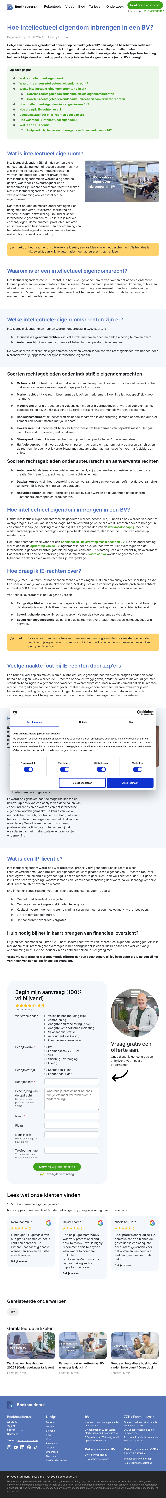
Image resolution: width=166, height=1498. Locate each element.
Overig (52, 1063)
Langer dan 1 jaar (60, 1074)
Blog (81, 6)
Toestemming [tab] (34, 722)
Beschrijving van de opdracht (26, 1098)
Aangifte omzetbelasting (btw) (69, 1024)
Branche (50, 1430)
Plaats (19, 1125)
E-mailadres (26, 1138)
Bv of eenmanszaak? (96, 1454)
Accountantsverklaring (63, 1036)
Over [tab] (131, 722)
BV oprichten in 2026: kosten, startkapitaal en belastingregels (101, 1431)
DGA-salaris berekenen (97, 1459)
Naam (20, 1116)
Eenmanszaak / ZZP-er (63, 1051)
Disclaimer (38, 1476)
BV (50, 1047)
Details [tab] (83, 722)
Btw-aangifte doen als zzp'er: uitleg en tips (139, 1431)
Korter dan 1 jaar (59, 1069)
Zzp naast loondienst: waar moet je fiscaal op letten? (141, 1439)
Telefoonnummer (28, 1154)
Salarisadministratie (61, 1032)
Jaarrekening (57, 1020)
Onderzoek (115, 6)
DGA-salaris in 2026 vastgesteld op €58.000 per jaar (102, 1439)
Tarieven (95, 6)
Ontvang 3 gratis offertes (57, 1166)
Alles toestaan (130, 782)
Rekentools (52, 6)
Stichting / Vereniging (63, 1059)
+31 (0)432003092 (153, 11)
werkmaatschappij (121, 527)
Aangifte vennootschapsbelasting (71, 1028)
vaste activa (97, 554)
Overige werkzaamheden (65, 1040)
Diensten (50, 1422)
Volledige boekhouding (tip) (67, 1016)
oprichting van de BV (45, 546)
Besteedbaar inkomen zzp (138, 1458)
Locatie (50, 1426)
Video (69, 6)
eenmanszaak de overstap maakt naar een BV (93, 542)
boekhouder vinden (56, 1460)
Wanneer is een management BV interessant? (102, 1424)
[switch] (64, 769)
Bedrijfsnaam (25, 1081)
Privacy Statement (18, 1476)
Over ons (51, 1456)
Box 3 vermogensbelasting (138, 1462)
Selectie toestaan (82, 782)
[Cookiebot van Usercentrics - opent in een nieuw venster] (139, 712)
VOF (51, 1055)
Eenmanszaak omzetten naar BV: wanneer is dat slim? (141, 1424)
